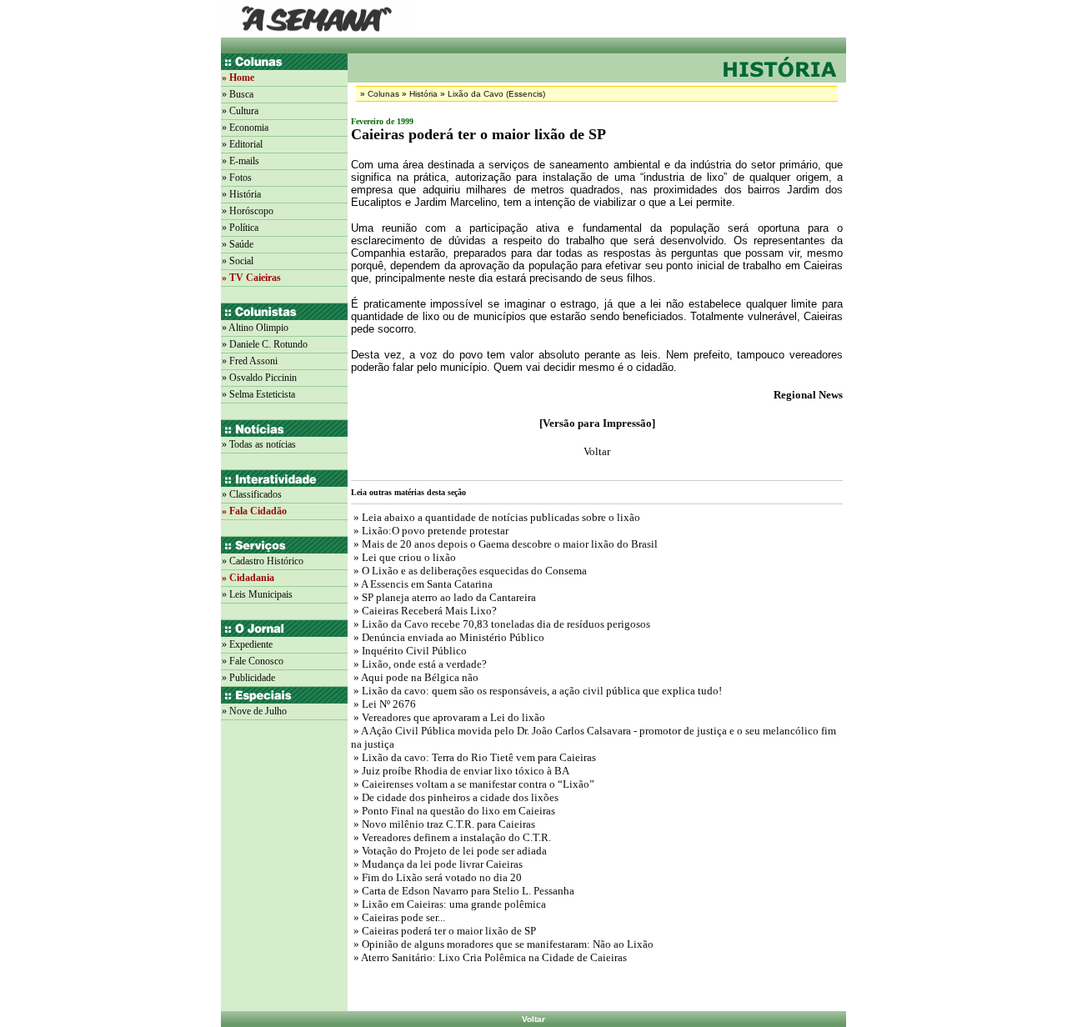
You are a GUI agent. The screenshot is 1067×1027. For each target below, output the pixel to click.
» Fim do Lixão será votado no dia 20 (436, 877)
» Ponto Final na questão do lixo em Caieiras (453, 810)
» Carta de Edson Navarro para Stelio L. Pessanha (462, 890)
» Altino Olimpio (255, 327)
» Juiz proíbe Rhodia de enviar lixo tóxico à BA (460, 770)
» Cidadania (248, 578)
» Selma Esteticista (258, 394)
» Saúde (237, 244)
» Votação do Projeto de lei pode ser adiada (449, 850)
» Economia (245, 127)
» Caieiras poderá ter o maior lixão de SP (443, 930)
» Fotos (237, 177)
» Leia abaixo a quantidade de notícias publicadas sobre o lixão (495, 517)
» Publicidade (248, 678)
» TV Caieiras (251, 277)
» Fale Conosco (252, 661)
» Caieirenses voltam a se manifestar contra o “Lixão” (472, 784)
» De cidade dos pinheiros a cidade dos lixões (455, 797)
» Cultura (240, 111)
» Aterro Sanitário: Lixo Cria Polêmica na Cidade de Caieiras (489, 957)
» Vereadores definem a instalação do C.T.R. (451, 837)
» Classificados (252, 494)
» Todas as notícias (259, 444)
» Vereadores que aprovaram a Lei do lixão (448, 717)
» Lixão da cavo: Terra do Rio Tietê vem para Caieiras (473, 757)
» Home (238, 77)
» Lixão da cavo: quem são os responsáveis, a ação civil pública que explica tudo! (536, 690)
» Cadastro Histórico (262, 561)
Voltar (533, 1019)
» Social (237, 261)
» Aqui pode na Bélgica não (414, 677)
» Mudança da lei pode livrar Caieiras (437, 864)
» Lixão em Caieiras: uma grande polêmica (448, 904)
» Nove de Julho (254, 711)
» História (241, 194)
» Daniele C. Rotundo (265, 344)
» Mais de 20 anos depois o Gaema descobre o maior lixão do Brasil (504, 544)
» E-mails (240, 161)
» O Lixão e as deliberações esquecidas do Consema (469, 570)
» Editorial (242, 144)
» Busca (237, 94)
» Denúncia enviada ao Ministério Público (447, 637)
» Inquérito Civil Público (409, 650)
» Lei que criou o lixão (403, 557)
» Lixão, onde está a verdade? (419, 664)
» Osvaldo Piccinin (259, 377)
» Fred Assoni (250, 361)
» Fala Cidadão (254, 511)
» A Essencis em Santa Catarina (422, 584)
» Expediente (247, 644)
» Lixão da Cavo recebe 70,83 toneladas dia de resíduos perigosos (500, 624)
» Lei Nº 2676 (383, 704)
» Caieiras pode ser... (398, 917)
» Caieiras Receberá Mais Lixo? (424, 610)
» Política (240, 227)
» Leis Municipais (257, 594)
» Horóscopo (247, 211)
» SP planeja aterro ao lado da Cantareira (443, 597)
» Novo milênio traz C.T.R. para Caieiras (443, 824)
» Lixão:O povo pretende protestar (429, 530)
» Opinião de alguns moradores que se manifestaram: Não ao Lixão (502, 944)
